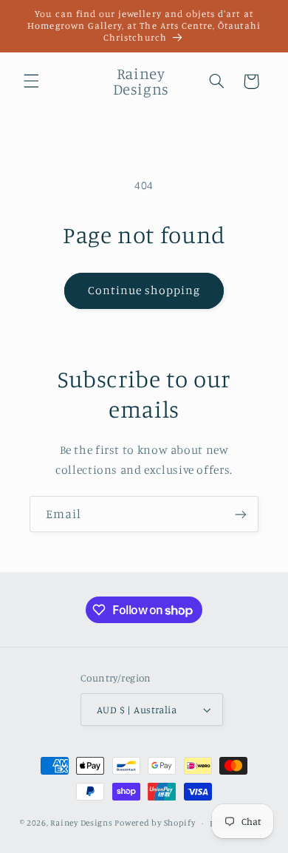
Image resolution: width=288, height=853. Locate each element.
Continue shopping (144, 290)
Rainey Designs (81, 823)
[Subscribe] (241, 514)
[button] (31, 81)
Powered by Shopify (154, 823)
